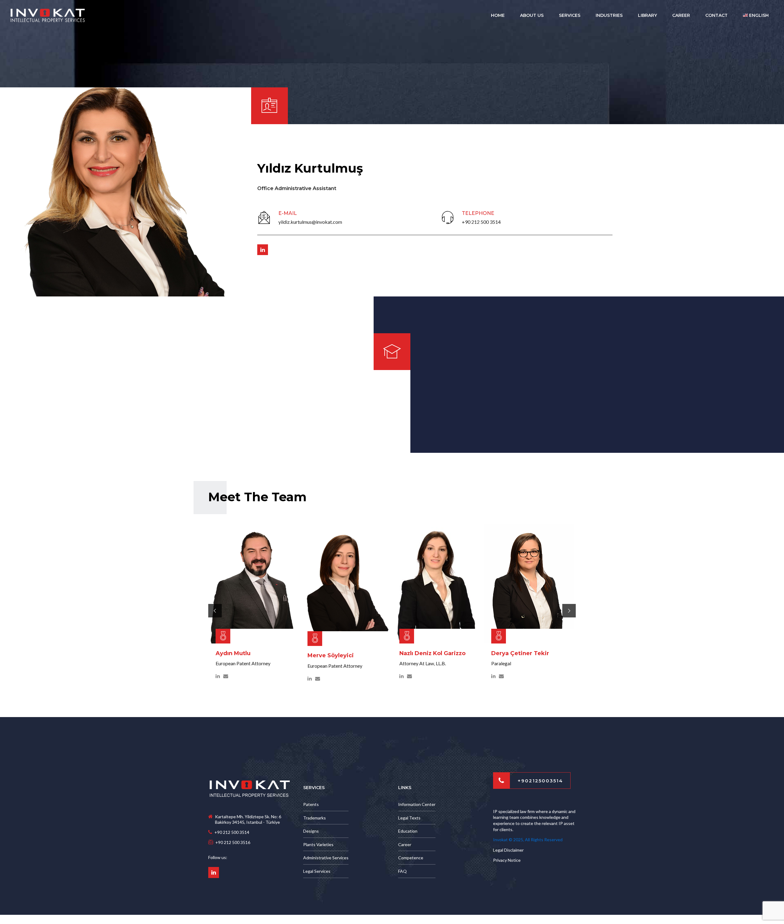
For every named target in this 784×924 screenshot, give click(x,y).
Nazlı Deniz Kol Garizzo (432, 653)
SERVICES (569, 15)
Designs (311, 831)
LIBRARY (647, 15)
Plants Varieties (318, 844)
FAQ (402, 871)
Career (404, 844)
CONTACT (716, 15)
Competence (410, 857)
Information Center (416, 804)
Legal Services (316, 871)
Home (498, 15)
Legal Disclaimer (508, 850)
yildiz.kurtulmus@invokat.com (310, 222)
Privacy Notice (507, 860)
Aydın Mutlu (233, 653)
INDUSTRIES (609, 15)
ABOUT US (532, 15)
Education (407, 831)
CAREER (681, 15)
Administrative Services (326, 857)
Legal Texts (409, 817)
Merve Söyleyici (330, 655)
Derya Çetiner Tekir (520, 653)
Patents (311, 804)
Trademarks (314, 817)
